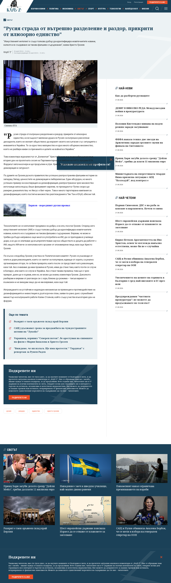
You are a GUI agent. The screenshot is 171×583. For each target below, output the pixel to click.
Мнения (145, 9)
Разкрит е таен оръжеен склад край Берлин (41, 321)
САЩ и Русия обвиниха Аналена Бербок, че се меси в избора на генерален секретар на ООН (141, 532)
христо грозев (53, 411)
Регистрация (138, 2)
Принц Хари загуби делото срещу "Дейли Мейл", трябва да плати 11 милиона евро (29, 487)
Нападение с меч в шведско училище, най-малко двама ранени (83, 487)
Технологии (115, 9)
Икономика (67, 9)
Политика (54, 9)
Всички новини (38, 9)
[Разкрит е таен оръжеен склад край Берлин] (29, 510)
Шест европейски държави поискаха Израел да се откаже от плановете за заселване (82, 532)
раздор (22, 411)
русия (9, 411)
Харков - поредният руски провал (49, 205)
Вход (129, 2)
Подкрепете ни (19, 398)
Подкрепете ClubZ (157, 2)
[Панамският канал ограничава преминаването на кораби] (141, 468)
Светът (80, 9)
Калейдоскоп (131, 9)
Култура (102, 9)
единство (36, 411)
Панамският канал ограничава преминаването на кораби (135, 487)
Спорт (91, 9)
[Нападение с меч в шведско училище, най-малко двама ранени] (85, 468)
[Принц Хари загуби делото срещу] (29, 468)
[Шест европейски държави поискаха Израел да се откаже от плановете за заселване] (85, 510)
